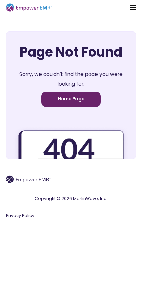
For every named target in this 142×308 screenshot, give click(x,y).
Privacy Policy (20, 215)
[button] (133, 7)
